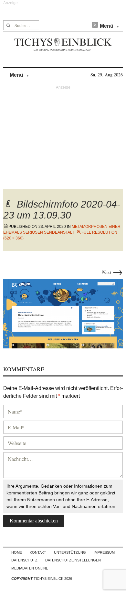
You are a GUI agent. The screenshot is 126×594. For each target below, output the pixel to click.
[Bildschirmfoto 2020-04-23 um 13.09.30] (63, 312)
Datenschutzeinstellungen (73, 560)
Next (112, 271)
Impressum (104, 552)
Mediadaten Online (29, 568)
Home (16, 552)
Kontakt (38, 552)
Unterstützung (70, 552)
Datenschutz (24, 560)
